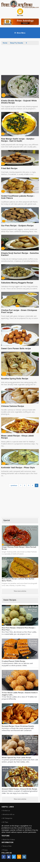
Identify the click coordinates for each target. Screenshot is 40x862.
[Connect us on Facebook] (4, 857)
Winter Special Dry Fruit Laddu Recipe (16, 757)
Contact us (6, 810)
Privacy (5, 850)
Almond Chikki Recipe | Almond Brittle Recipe (19, 789)
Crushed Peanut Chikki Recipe (13, 661)
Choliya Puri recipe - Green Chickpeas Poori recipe (19, 311)
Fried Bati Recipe (9, 168)
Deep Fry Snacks (16, 43)
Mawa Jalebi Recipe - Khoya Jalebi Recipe (17, 436)
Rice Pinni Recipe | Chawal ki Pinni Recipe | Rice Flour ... (18, 628)
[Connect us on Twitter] (14, 857)
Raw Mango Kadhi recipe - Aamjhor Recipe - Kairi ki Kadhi (17, 139)
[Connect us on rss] (19, 857)
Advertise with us (8, 814)
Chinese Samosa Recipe (12, 406)
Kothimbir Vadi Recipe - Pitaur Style (18, 467)
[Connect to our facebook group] (9, 857)
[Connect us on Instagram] (24, 857)
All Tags (5, 822)
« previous (13, 485)
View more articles (20, 591)
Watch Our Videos (9, 839)
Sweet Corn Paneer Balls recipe (16, 348)
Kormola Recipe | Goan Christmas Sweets (18, 726)
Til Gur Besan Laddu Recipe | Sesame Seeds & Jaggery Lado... (20, 693)
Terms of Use (7, 846)
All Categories (7, 818)
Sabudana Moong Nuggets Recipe (17, 282)
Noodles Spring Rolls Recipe (14, 378)
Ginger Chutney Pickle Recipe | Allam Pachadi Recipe (19, 548)
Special (6, 520)
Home (5, 43)
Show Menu (21, 33)
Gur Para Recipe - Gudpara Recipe (17, 225)
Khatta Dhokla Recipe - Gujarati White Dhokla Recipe (19, 101)
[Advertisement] (20, 61)
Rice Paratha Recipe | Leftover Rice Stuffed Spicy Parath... (18, 580)
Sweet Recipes (9, 600)
